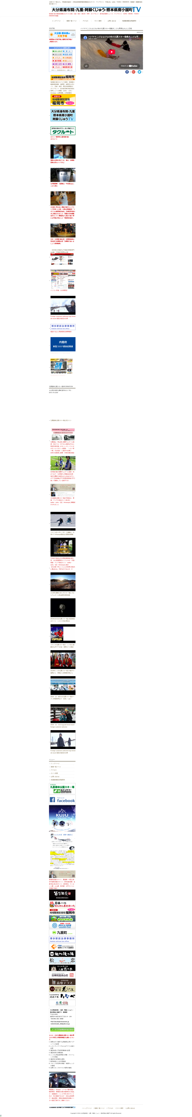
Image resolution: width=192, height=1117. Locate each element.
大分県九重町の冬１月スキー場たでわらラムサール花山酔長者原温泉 (62, 594)
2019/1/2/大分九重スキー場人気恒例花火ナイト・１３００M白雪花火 (62, 620)
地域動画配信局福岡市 (58, 780)
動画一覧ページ (56, 767)
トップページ (55, 763)
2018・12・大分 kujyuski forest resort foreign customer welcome (62, 726)
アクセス (54, 770)
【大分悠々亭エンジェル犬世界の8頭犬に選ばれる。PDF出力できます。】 (62, 568)
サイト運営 (54, 773)
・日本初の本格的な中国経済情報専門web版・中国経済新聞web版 (62, 251)
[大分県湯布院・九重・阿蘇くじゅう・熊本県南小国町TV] (96, 11)
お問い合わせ (55, 776)
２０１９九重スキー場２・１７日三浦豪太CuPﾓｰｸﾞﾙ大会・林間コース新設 (62, 646)
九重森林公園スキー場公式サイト (61, 420)
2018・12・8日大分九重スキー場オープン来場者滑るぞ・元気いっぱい (62, 698)
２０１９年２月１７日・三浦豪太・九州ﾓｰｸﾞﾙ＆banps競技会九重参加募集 (62, 533)
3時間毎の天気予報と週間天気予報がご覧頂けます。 (60, 40)
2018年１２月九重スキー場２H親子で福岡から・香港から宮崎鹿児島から (62, 672)
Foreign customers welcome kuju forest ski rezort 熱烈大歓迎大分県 (62, 752)
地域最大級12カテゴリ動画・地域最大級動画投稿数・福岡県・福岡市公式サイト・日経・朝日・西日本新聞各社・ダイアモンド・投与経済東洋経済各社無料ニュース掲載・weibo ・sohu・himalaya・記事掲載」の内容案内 (62, 87)
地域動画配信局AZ (61, 70)
